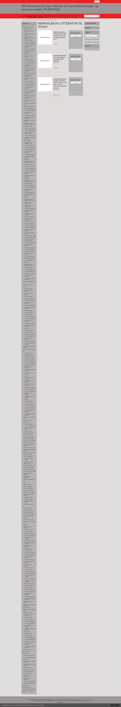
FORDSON (24, 286)
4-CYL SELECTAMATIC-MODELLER (28, 565)
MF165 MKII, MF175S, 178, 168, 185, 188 (29, 121)
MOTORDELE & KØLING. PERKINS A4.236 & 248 (29, 124)
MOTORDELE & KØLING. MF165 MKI (29, 98)
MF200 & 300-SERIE (27, 140)
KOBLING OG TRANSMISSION (30, 242)
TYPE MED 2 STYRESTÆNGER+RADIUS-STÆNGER (30, 381)
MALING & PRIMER (25, 651)
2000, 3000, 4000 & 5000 (28, 353)
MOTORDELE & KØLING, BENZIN (29, 31)
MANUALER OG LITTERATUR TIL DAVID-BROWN (29, 605)
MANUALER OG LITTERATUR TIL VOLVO (29, 610)
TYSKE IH (24, 482)
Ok (115, 705)
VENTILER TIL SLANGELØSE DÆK (30, 681)
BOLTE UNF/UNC (25, 653)
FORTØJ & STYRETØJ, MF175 (30, 106)
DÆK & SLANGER (25, 659)
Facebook (61, 702)
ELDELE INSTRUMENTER (28, 486)
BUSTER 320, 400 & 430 (28, 612)
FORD (23, 351)
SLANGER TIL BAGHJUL (28, 667)
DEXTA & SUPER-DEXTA (28, 288)
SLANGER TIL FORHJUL (28, 673)
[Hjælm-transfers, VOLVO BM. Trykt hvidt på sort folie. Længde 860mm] (45, 37)
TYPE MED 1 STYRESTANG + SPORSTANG (30, 385)
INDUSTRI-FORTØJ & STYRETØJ (28, 203)
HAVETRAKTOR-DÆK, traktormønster (27, 679)
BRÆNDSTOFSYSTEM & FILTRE (29, 429)
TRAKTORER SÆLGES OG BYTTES (28, 689)
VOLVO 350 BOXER (27, 631)
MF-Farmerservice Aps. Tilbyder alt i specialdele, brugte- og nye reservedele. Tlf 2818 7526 (59, 7)
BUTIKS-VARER (25, 685)
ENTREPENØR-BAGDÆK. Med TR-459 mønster (30, 665)
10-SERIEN (25, 399)
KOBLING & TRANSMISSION (30, 42)
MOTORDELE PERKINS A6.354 (30, 237)
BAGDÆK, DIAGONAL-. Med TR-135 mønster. (29, 662)
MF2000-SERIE (26, 262)
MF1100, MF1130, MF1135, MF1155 (30, 235)
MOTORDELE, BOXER (28, 633)
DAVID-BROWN (25, 524)
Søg (97, 35)
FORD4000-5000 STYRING (29, 359)
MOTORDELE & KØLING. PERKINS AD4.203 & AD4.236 (30, 200)
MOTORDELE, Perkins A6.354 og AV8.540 (30, 254)
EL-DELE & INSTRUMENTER (30, 49)
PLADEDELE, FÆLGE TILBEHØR (29, 492)
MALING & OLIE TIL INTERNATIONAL (27, 477)
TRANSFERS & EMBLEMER (29, 249)
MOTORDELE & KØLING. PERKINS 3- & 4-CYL (29, 143)
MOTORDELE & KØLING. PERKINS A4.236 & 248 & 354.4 (30, 181)
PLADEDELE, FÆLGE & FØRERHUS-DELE (29, 133)
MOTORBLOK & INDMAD (29, 461)
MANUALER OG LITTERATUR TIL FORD (29, 418)
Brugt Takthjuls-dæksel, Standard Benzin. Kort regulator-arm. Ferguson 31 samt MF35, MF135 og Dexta (30, 702)
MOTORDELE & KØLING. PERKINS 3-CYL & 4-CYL (29, 162)
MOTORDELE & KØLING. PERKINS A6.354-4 (29, 265)
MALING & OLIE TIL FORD (28, 420)
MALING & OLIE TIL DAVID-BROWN (28, 602)
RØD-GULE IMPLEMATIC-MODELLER (28, 527)
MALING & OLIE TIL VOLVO (28, 649)
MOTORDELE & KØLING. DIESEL (29, 294)
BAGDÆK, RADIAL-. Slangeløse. (29, 669)
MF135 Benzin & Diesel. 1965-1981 (30, 73)
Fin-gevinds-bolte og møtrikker (29, 655)
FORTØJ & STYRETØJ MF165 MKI (30, 104)
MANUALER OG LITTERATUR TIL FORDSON (29, 347)
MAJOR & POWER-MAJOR (28, 310)
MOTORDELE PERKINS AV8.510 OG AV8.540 (29, 240)
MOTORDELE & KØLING (29, 378)
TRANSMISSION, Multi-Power (30, 258)
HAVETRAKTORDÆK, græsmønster (27, 676)
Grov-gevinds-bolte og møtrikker (29, 657)
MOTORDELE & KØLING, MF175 (29, 101)
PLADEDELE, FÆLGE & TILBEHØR (29, 47)
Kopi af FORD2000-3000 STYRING (29, 374)
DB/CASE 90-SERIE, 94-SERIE (29, 583)
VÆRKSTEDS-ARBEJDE (26, 687)
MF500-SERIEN (26, 159)
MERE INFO (76, 35)
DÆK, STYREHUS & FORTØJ (30, 256)
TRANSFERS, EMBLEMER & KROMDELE (30, 52)
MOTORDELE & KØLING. (29, 312)
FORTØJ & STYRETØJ (28, 40)
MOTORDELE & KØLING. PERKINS (29, 57)
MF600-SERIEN (26, 178)
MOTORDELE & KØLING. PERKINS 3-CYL (29, 38)
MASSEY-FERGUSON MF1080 (29, 216)
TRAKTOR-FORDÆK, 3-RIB (28, 671)
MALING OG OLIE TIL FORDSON (29, 349)
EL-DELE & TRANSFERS (29, 260)
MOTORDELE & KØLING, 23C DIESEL (30, 35)
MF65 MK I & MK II (27, 54)
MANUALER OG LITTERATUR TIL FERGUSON (29, 450)
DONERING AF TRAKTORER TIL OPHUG (28, 692)
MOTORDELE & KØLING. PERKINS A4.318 (29, 219)
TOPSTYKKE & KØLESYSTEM (30, 426)
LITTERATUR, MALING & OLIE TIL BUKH (29, 522)
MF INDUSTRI (26, 197)
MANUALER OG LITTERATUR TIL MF (29, 282)
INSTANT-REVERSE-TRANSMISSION (28, 206)
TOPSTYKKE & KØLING (29, 456)
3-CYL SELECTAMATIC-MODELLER (28, 546)
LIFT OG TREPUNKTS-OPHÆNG (28, 245)
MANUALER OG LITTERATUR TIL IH (29, 480)
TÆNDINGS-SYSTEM (28, 431)
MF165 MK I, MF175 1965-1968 (29, 95)
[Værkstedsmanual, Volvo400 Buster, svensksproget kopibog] (45, 61)
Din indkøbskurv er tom (90, 16)
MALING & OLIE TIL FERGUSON (29, 447)
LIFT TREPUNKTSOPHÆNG (28, 490)
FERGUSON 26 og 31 (26, 422)
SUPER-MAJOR (26, 328)
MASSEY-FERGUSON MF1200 (29, 251)
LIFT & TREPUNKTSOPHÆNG (30, 44)
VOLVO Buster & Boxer (26, 607)
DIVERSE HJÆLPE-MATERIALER (29, 683)
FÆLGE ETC (26, 517)
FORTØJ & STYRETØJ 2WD (29, 145)
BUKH (23, 506)
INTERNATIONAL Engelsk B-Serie (28, 452)
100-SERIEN (26, 376)
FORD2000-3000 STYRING (29, 357)
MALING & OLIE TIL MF (28, 284)
